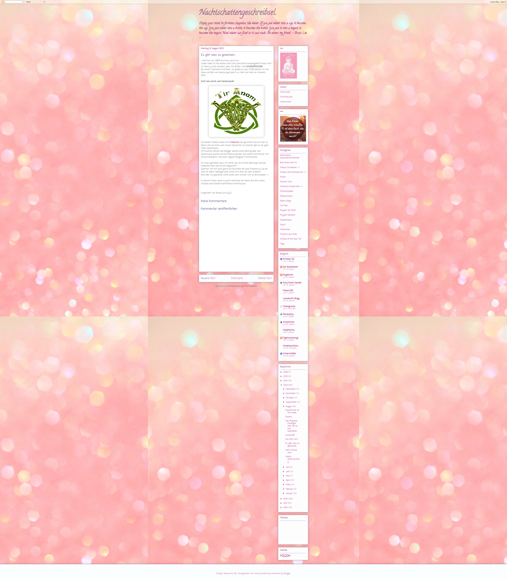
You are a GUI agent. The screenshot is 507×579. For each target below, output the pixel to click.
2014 (285, 380)
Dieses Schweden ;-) (289, 167)
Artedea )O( (288, 259)
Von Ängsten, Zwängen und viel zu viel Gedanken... (291, 426)
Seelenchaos (286, 220)
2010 (285, 507)
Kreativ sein (286, 181)
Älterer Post (265, 278)
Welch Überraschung (292, 459)
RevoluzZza (288, 314)
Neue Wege (285, 200)
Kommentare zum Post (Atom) (242, 286)
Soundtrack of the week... (292, 411)
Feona (227, 60)
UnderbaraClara (290, 345)
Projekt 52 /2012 (288, 210)
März (289, 484)
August (289, 406)
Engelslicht (288, 275)
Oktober (290, 397)
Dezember (291, 389)
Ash (236, 60)
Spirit (283, 224)
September (291, 402)
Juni (288, 471)
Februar (290, 489)
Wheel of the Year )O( (290, 239)
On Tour (284, 205)
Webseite (234, 142)
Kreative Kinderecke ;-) (291, 186)
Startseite (237, 278)
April (288, 480)
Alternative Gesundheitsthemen (289, 156)
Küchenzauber (287, 191)
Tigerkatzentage (290, 338)
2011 (285, 503)
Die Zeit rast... (292, 439)
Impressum (285, 101)
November (291, 393)
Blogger (287, 573)
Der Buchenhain (290, 267)
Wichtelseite (286, 97)
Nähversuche (286, 196)
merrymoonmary (262, 573)
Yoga (282, 244)
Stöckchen (285, 229)
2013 (285, 385)
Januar (289, 493)
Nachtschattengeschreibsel (237, 13)
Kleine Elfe (288, 290)
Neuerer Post (208, 278)
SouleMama (288, 330)
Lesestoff (289, 435)
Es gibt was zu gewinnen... (292, 444)
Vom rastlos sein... (291, 451)
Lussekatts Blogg (291, 298)
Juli (288, 467)
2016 (285, 372)
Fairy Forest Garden (292, 282)
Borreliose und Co (288, 162)
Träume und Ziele (288, 234)
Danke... (288, 416)
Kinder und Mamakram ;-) (293, 172)
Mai (288, 476)
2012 (285, 499)
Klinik (283, 177)
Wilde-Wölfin (289, 353)
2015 (285, 376)
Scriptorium (288, 322)
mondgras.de (289, 306)
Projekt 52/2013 (287, 215)
